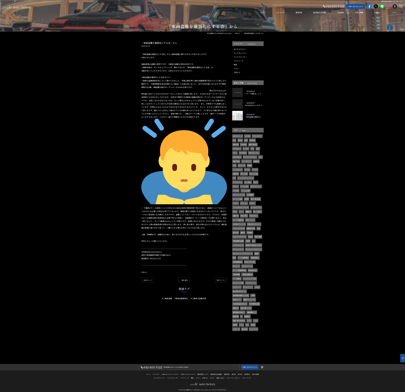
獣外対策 (244, 329)
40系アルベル (237, 300)
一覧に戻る (184, 280)
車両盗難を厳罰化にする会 (240, 295)
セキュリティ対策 (238, 283)
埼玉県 (247, 199)
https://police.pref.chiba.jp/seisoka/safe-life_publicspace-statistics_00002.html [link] (175, 90)
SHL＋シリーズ (250, 220)
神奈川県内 (244, 216)
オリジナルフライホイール (253, 249)
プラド (241, 325)
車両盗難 (249, 232)
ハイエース (236, 329)
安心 (234, 140)
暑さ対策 (235, 232)
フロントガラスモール (239, 237)
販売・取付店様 (255, 199)
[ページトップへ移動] (262, 367)
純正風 (250, 237)
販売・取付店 (253, 144)
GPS (252, 149)
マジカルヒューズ (238, 245)
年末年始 (252, 140)
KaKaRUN (243, 144)
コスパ (236, 68)
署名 (234, 258)
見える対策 (244, 174)
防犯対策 (235, 144)
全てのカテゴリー (240, 49)
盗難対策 (235, 174)
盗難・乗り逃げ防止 (239, 320)
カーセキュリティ (240, 53)
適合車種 (235, 316)
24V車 (253, 295)
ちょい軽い (248, 182)
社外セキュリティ (254, 153)
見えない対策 (253, 174)
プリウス (247, 170)
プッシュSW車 (245, 191)
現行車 (240, 140)
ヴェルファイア (247, 287)
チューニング (253, 329)
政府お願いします (246, 308)
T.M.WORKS (242, 153)
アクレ (235, 153)
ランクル (255, 170)
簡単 (235, 64)
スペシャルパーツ (238, 249)
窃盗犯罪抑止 (255, 258)
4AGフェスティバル (238, 195)
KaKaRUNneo (237, 157)
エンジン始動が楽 (238, 220)
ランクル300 (244, 186)
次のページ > (221, 280)
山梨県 (248, 241)
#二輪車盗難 (167, 298)
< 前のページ (147, 280)
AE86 (257, 149)
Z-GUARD (236, 191)
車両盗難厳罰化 (237, 262)
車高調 (249, 165)
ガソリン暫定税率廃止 (239, 270)
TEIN (234, 165)
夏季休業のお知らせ (239, 312)
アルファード (238, 61)
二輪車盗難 (236, 274)
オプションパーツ (256, 186)
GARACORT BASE (250, 262)
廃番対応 (248, 211)
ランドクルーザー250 (249, 279)
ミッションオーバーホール (245, 178)
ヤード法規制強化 (243, 258)
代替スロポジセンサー (254, 224)
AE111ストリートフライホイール (242, 253)
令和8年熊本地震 (254, 304)
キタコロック (237, 149)
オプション (244, 203)
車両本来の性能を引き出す (253, 245)
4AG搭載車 (250, 195)
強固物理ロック (251, 312)
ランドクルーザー (240, 57)
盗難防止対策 (251, 228)
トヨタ (256, 320)
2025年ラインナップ (239, 224)
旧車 (246, 140)
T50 (234, 178)
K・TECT (245, 149)
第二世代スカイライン (239, 291)
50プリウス (241, 165)
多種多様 (256, 161)
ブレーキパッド (246, 161)
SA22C (256, 182)
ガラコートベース (247, 266)
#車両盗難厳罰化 (181, 298)
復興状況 (235, 308)
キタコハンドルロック (250, 157)
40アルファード (237, 136)
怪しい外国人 (257, 211)
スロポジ (252, 203)
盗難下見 (235, 216)
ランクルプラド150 (238, 228)
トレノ (241, 211)
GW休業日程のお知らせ (240, 304)
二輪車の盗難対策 (247, 274)
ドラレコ (235, 186)
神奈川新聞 (258, 237)
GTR (247, 325)
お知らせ (144, 272)
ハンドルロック (237, 170)
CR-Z (260, 157)
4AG (253, 241)
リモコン (235, 203)
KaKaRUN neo (252, 270)
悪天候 (243, 232)
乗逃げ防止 (236, 161)
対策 (258, 228)
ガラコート (236, 266)
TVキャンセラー (257, 136)
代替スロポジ (253, 216)
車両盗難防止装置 (238, 241)
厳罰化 (257, 253)
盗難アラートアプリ (249, 300)
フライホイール (237, 182)
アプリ (249, 320)
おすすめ (247, 136)
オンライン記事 (237, 199)
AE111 (235, 211)
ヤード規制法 (237, 279)
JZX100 (257, 287)
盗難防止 (247, 316)
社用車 (253, 325)
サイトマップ (247, 378)
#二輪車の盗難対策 (198, 298)
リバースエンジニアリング (240, 207)
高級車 (235, 325)
